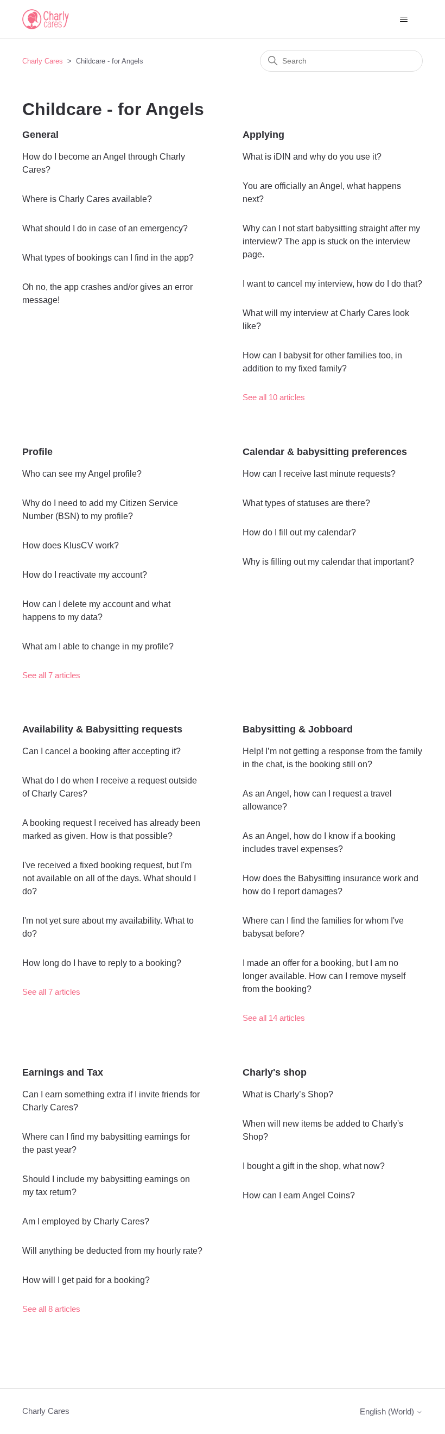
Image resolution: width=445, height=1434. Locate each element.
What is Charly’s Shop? (288, 1094)
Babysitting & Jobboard (298, 729)
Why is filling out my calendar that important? (328, 561)
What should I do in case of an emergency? (105, 228)
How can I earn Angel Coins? (299, 1195)
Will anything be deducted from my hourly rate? (112, 1250)
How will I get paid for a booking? (86, 1280)
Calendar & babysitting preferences (325, 451)
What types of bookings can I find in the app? (108, 257)
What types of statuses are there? (306, 503)
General (40, 134)
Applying (263, 134)
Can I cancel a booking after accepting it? (101, 751)
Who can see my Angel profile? (82, 473)
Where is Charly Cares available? (87, 199)
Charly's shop (275, 1072)
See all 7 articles (51, 675)
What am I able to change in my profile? (98, 646)
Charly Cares (42, 61)
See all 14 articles (274, 1017)
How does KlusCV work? (70, 545)
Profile (37, 451)
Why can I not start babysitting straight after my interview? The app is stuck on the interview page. (331, 241)
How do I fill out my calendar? (299, 532)
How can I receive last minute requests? (319, 473)
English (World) (388, 1411)
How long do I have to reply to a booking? (101, 963)
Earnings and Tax (62, 1072)
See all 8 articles (51, 1308)
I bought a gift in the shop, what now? (314, 1166)
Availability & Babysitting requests (102, 729)
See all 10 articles (274, 397)
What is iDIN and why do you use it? (312, 156)
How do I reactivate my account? (84, 574)
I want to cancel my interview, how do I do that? (332, 283)
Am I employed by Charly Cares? (85, 1221)
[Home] (45, 19)
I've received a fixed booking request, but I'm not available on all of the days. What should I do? (109, 878)
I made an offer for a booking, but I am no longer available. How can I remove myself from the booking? (324, 976)
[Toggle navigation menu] (403, 19)
